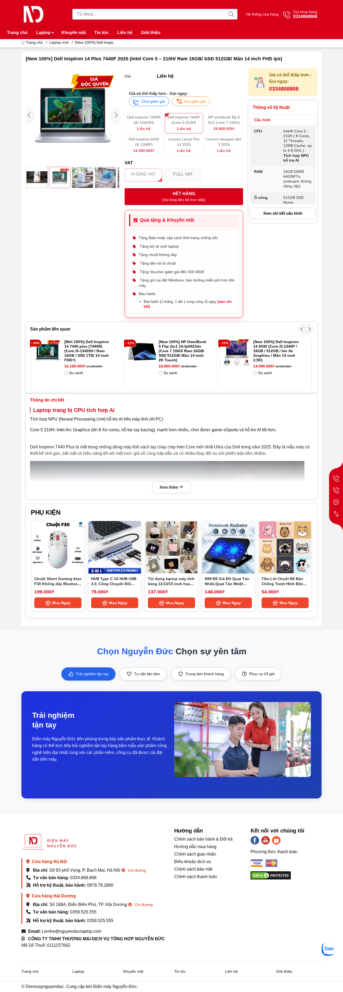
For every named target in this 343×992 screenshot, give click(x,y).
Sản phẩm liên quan (50, 329)
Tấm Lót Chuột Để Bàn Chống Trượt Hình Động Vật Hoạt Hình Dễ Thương (285, 584)
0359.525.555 (83, 912)
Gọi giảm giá (195, 101)
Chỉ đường (136, 870)
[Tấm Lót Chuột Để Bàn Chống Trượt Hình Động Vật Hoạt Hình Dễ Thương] (285, 547)
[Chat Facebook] (336, 502)
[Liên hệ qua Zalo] (328, 949)
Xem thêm (169, 487)
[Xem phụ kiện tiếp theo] (308, 566)
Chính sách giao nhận (195, 854)
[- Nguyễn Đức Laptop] (33, 14)
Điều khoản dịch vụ (192, 861)
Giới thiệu (151, 32)
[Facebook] (255, 840)
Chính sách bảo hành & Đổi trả (203, 839)
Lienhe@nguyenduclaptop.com (71, 931)
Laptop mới (59, 42)
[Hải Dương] (336, 490)
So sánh (76, 373)
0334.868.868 (83, 877)
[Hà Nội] (336, 478)
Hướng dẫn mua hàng (195, 846)
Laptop (43, 32)
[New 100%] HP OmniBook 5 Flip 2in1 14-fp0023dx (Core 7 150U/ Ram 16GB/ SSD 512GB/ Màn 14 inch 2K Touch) (182, 351)
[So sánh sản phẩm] (336, 514)
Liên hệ (124, 32)
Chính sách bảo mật (193, 869)
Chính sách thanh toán (195, 876)
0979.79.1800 (100, 885)
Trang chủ (17, 32)
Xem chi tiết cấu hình (282, 213)
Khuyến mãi (73, 32)
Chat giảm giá (153, 101)
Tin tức (101, 32)
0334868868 (284, 89)
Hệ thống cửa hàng (262, 14)
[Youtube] (265, 840)
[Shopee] (276, 840)
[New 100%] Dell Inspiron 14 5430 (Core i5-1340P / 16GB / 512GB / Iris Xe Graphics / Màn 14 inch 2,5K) (276, 351)
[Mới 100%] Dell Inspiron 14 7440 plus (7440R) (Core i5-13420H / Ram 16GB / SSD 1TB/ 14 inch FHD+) (86, 351)
